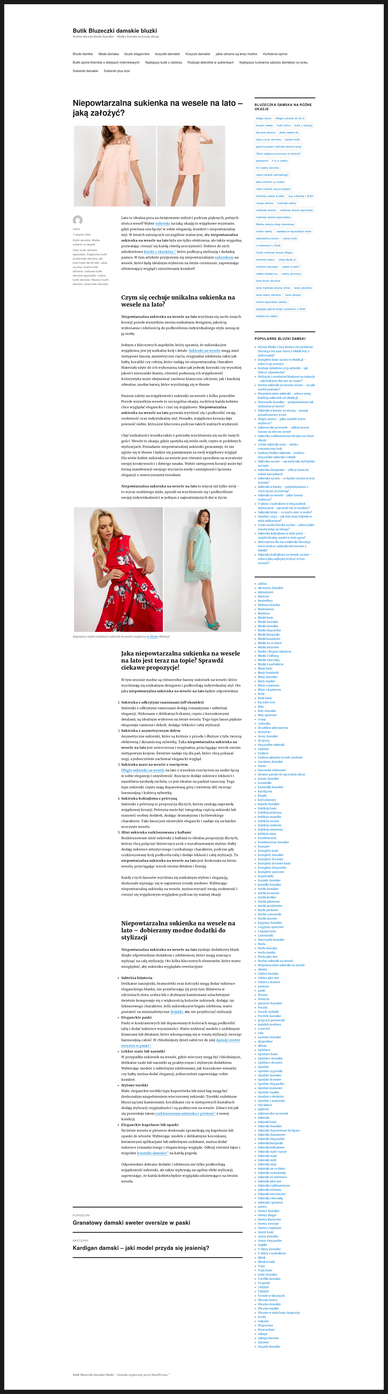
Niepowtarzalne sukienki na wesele (281, 965)
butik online (283, 125)
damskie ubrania (265, 132)
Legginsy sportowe (271, 927)
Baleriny (263, 596)
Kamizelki (264, 783)
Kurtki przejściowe (270, 906)
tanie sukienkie (303, 288)
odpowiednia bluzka (267, 238)
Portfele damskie (269, 1016)
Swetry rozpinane (270, 1228)
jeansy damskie (268, 778)
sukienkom (224, 257)
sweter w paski (290, 266)
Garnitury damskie (270, 762)
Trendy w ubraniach (271, 1296)
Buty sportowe (267, 715)
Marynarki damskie (271, 940)
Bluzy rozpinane (268, 685)
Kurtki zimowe (267, 918)
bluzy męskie (266, 681)
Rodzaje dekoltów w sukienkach (211, 62)
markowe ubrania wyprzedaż (296, 210)
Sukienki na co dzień (271, 1168)
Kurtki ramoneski (269, 914)
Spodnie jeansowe (270, 1088)
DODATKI (264, 732)
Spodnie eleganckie (271, 1084)
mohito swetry (264, 231)
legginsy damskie (270, 923)
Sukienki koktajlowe (271, 1147)
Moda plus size (268, 956)
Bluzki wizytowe (268, 647)
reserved (264, 1029)
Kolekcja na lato (268, 821)
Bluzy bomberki (268, 672)
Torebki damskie (269, 1279)
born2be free (266, 702)
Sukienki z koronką (270, 1198)
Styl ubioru (265, 1105)
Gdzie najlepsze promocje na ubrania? (278, 153)
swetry (262, 1207)
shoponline (265, 1041)
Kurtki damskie (81, 240)
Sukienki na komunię (272, 1173)
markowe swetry (286, 203)
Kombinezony (267, 838)
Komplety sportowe (271, 872)
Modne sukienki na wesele (275, 961)
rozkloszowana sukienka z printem (184, 1113)
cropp (262, 719)
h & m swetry (280, 160)
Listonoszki (265, 935)
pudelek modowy (269, 1024)
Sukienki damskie (85, 70)
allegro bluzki (263, 118)
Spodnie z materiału (271, 1101)
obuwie (262, 969)
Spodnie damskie (269, 1075)
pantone (263, 986)
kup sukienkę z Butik (301, 196)
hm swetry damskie (267, 168)
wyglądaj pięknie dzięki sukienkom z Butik (281, 309)
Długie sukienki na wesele (142, 770)
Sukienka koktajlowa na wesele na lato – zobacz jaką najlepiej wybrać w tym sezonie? (285, 559)
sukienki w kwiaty (270, 1190)
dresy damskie (268, 736)
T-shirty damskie (269, 1249)
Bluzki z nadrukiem (271, 664)
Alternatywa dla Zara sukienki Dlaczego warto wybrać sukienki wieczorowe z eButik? (284, 546)
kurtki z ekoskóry (158, 252)
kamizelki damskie (270, 787)
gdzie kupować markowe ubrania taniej (278, 146)
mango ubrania (264, 203)
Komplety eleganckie (272, 867)
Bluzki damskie (268, 622)
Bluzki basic (265, 617)
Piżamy (263, 995)
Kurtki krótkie (267, 897)
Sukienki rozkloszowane (274, 1185)
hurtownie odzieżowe (272, 770)
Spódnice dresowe (270, 1062)
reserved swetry (265, 259)
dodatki (176, 1012)
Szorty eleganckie (270, 1240)
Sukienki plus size (117, 70)
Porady (263, 1007)
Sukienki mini (267, 1164)
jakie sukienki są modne (270, 182)
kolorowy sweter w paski (270, 196)
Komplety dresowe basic (274, 863)
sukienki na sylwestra (272, 1177)
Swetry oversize (268, 1223)
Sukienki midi (267, 1160)
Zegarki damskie (269, 1346)
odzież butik (290, 238)
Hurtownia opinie (275, 53)
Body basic (265, 698)
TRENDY (263, 1287)
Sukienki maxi (267, 1156)
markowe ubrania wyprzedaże (273, 217)
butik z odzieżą (303, 125)
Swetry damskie (268, 1211)
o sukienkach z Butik (268, 245)
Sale (261, 1033)
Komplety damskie (271, 855)
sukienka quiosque (267, 266)
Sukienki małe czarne (272, 1151)
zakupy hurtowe (268, 1338)
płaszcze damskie (270, 1003)
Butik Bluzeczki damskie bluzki (115, 30)
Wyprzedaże (266, 1329)
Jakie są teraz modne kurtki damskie (90, 267)
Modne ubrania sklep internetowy (275, 224)
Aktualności (265, 592)
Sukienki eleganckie (271, 1139)
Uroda (262, 1317)
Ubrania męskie (268, 1308)
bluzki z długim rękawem (274, 651)
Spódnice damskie (270, 1058)
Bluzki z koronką (268, 660)
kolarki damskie (268, 804)
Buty (261, 706)
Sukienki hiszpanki (270, 1143)
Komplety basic (268, 851)
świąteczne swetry (267, 316)
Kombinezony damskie (273, 842)
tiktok (262, 1257)
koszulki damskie (167, 53)
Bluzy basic (265, 668)
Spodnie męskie (268, 1092)
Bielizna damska (269, 605)
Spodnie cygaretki (270, 1071)
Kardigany (265, 791)
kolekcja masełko (269, 817)
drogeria (264, 740)
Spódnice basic (268, 1054)
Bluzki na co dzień (270, 643)
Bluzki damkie (83, 53)
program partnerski (271, 1020)
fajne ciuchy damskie (268, 139)
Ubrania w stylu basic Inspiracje (279, 1312)
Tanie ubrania (292, 295)
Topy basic (265, 1270)
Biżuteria (264, 613)
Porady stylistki (268, 1012)
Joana (76, 229)
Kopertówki (265, 876)
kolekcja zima (267, 834)
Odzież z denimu (269, 982)
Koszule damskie (198, 53)
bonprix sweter (264, 125)
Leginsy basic (267, 931)
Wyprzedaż (265, 1325)
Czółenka (264, 723)
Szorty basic (266, 1232)
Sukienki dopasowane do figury (279, 1130)
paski (261, 990)
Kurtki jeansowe (268, 893)
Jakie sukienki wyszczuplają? (273, 189)
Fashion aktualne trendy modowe (280, 757)
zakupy (263, 1334)
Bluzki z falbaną (268, 656)
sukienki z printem (270, 1202)
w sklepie (152, 636)
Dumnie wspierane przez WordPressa (142, 1375)
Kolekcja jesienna (270, 812)
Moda (262, 944)
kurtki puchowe (268, 910)
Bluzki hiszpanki (268, 634)
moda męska (266, 952)
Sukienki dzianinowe (272, 1134)
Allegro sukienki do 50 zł (289, 118)
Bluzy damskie (267, 677)
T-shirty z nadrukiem (272, 1253)
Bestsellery (265, 600)
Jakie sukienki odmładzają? (272, 175)
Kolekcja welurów (269, 825)
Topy (261, 1266)
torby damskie (267, 1274)
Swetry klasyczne (269, 1219)
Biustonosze (266, 609)
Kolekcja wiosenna (270, 829)
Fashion (263, 753)
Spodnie (263, 1067)
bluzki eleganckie (137, 53)
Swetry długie (267, 1215)
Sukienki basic (267, 1122)
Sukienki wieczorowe (272, 1194)
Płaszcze (264, 999)
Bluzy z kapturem (269, 689)
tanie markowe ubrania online (273, 288)
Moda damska (109, 53)
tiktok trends (266, 1262)
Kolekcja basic (267, 808)
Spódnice (264, 1050)
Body (261, 694)
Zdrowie (263, 1342)
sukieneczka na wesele (273, 1113)
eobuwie (263, 749)
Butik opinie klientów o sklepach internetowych (106, 62)
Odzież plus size (268, 978)
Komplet (264, 846)
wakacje (263, 1321)
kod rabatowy (267, 800)
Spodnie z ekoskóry (271, 1096)
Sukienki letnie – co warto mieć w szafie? (285, 512)
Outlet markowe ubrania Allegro (274, 252)
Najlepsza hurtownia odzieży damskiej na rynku (273, 62)
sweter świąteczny (267, 273)
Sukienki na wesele (204, 351)
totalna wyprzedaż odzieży (271, 302)
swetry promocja (291, 273)
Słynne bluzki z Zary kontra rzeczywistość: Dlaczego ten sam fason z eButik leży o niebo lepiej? (286, 351)
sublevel (263, 1109)
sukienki (162, 223)
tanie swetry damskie (268, 295)
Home (262, 766)
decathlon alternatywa (273, 728)
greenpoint (262, 160)
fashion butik (292, 139)
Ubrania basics (267, 1300)
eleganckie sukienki (271, 745)
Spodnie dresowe (269, 1079)
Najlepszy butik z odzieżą (163, 62)
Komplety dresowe (270, 859)
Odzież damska (268, 973)
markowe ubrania (266, 210)
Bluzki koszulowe (269, 639)
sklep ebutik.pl (287, 259)
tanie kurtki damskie (96, 284)
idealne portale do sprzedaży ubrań (281, 774)
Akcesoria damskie (270, 588)
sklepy (262, 1045)
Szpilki (262, 1245)
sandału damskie (269, 1037)
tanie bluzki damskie (268, 281)
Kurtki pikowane (269, 901)
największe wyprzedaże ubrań (293, 231)
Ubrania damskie (269, 1304)
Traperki (264, 1283)
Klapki (262, 795)
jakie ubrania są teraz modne (236, 53)
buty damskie (267, 711)
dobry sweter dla (288, 132)
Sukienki (263, 1118)
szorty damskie (268, 1236)
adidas (262, 583)
